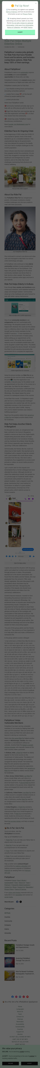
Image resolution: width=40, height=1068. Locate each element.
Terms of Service (11, 12)
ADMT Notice (28, 27)
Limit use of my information (24, 25)
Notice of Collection (13, 27)
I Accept (20, 32)
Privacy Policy (27, 14)
